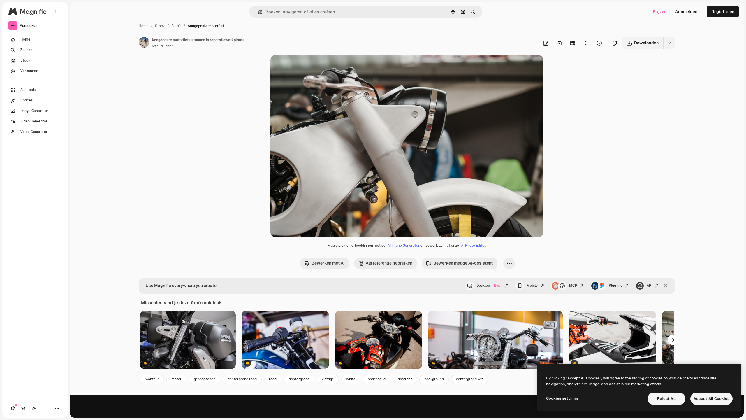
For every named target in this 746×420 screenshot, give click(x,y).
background (434, 379)
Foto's (176, 26)
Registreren (722, 11)
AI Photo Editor (473, 245)
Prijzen (659, 11)
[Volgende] (673, 340)
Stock (160, 26)
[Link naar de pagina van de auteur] (144, 43)
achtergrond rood (242, 379)
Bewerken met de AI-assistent (463, 263)
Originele (309, 66)
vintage (328, 379)
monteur (152, 379)
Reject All (666, 398)
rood (273, 379)
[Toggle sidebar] (57, 11)
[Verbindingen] (12, 408)
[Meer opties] (586, 43)
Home (144, 26)
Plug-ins (615, 285)
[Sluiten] (665, 286)
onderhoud (377, 379)
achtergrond (299, 379)
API (649, 285)
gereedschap (204, 379)
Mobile (532, 285)
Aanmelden (686, 11)
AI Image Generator (404, 245)
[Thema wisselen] (33, 408)
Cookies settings (562, 398)
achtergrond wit (469, 379)
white (351, 379)
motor (176, 379)
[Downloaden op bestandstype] (669, 43)
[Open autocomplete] (257, 12)
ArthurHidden (163, 46)
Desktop (488, 285)
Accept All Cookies (711, 398)
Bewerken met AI (328, 263)
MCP (573, 285)
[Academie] (23, 408)
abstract (405, 379)
